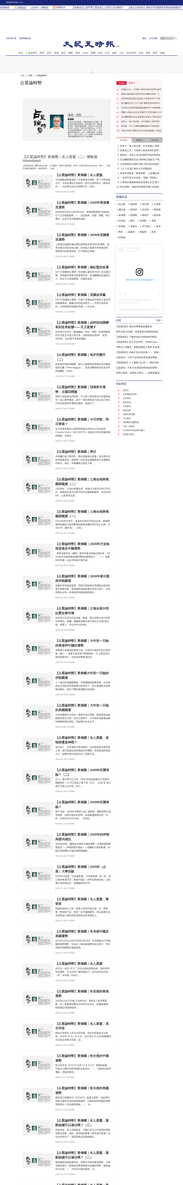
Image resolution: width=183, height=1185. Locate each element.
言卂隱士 (146, 226)
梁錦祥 (133, 209)
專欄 (93, 53)
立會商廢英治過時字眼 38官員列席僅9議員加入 (140, 164)
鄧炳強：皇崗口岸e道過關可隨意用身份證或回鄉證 (141, 155)
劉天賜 (145, 204)
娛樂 (162, 53)
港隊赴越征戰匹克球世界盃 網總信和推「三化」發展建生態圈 (140, 94)
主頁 (22, 75)
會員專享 (32, 53)
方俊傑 (157, 204)
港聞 (56, 53)
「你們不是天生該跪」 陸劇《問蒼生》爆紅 (141, 177)
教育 (155, 53)
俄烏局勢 (127, 410)
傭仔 (132, 220)
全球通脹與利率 (130, 394)
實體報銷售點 (25, 38)
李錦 (153, 220)
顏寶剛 (133, 215)
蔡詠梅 (157, 215)
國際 (70, 53)
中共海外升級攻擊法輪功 (134, 430)
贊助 (144, 38)
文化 (121, 53)
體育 (148, 53)
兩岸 (63, 53)
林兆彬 (122, 220)
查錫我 (143, 232)
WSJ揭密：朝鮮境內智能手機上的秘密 (139, 187)
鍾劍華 (133, 204)
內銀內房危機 (129, 414)
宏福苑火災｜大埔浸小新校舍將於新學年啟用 (141, 89)
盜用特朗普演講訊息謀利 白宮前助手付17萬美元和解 (141, 98)
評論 (100, 53)
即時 (42, 53)
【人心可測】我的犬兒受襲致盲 (136, 168)
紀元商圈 (153, 38)
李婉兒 (133, 226)
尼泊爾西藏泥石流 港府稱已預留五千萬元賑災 (141, 117)
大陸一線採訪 (129, 426)
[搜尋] (175, 38)
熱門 (49, 53)
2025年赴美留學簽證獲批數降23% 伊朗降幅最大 (141, 108)
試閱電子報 (11, 38)
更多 (153, 232)
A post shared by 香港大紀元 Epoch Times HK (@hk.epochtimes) (147, 309)
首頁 (20, 53)
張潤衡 (143, 220)
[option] (67, 120)
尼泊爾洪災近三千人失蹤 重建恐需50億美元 (140, 103)
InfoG (85, 53)
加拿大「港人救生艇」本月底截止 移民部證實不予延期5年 (141, 121)
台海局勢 (127, 398)
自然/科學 (131, 53)
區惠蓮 (122, 237)
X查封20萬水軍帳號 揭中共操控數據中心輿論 (141, 130)
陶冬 (121, 232)
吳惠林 (122, 226)
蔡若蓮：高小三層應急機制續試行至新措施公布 (141, 126)
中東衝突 (127, 406)
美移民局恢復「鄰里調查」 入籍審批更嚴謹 (141, 173)
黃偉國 (122, 215)
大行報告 (127, 418)
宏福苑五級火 (129, 434)
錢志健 (122, 209)
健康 (114, 53)
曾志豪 (122, 204)
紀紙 (141, 53)
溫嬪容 (131, 232)
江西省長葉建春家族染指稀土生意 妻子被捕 (141, 182)
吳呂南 (145, 209)
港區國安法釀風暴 (131, 422)
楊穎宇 (145, 215)
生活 (107, 53)
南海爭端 (127, 402)
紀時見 (126, 390)
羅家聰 (157, 209)
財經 (77, 53)
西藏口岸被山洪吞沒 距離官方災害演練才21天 (141, 112)
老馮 (158, 226)
